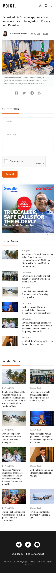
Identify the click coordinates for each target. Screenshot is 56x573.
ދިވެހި (40, 6)
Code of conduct (35, 553)
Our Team (17, 553)
